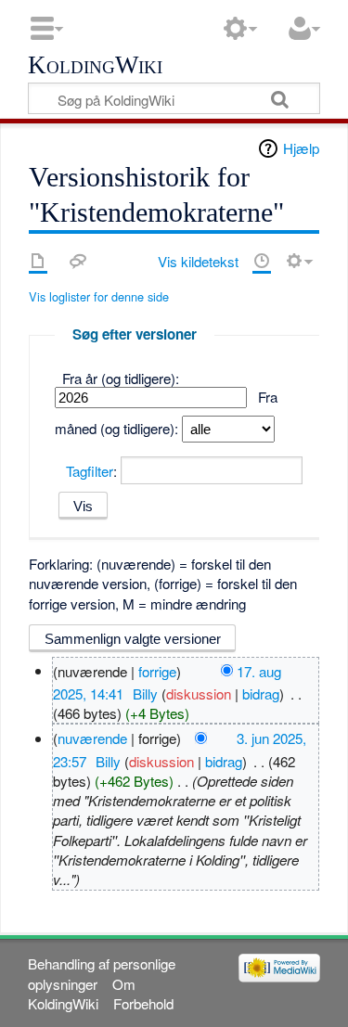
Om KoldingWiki (81, 993)
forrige (157, 670)
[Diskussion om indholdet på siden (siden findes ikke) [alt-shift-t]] (78, 260)
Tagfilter (89, 471)
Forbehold (143, 1003)
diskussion (198, 693)
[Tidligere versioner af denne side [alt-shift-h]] (261, 260)
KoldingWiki (95, 66)
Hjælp (301, 148)
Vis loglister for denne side (99, 296)
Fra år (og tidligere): (120, 378)
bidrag (260, 693)
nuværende (92, 738)
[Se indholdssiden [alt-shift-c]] (38, 260)
